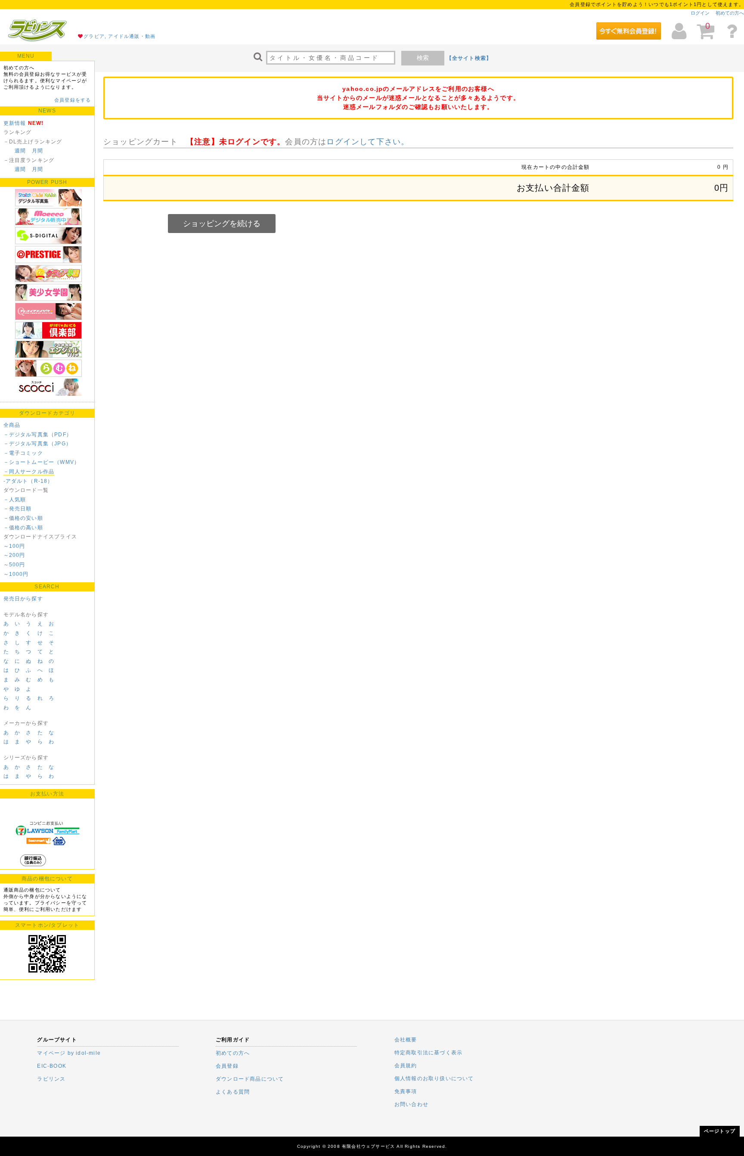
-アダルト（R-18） (28, 481)
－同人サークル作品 (29, 472)
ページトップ (719, 1131)
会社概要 (405, 1040)
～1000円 (16, 574)
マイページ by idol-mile (69, 1053)
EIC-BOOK (51, 1066)
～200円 (14, 555)
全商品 (12, 425)
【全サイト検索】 (469, 58)
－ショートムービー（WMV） (41, 462)
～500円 (14, 565)
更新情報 (14, 123)
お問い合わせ (411, 1104)
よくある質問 (233, 1092)
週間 (20, 151)
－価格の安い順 (23, 518)
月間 (37, 151)
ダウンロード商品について (250, 1079)
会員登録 (227, 1066)
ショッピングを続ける (221, 223)
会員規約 (405, 1066)
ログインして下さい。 (367, 141)
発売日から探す (23, 599)
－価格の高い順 (23, 528)
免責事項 (405, 1091)
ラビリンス (51, 1079)
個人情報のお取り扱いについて (434, 1078)
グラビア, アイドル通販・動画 (119, 36)
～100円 (14, 546)
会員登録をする (72, 100)
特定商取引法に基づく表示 (428, 1053)
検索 (423, 57)
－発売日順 (17, 509)
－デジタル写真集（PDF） (37, 435)
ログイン (700, 13)
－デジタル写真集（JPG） (37, 444)
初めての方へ (730, 13)
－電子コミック (23, 453)
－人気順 (14, 500)
